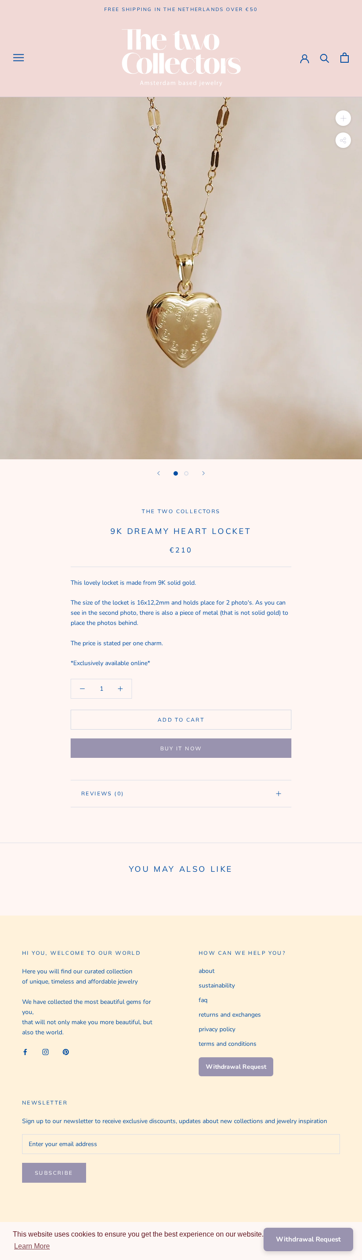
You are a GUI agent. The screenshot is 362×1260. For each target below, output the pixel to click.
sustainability (217, 985)
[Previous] (158, 473)
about (207, 971)
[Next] (203, 473)
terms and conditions (227, 1044)
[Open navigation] (18, 57)
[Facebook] (25, 1052)
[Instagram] (45, 1052)
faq (203, 1000)
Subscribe (54, 1172)
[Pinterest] (66, 1052)
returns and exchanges (230, 1014)
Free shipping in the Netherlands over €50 (181, 9)
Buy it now (181, 748)
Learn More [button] (32, 1246)
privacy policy (217, 1029)
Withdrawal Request (236, 1067)
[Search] (324, 57)
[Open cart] (344, 58)
